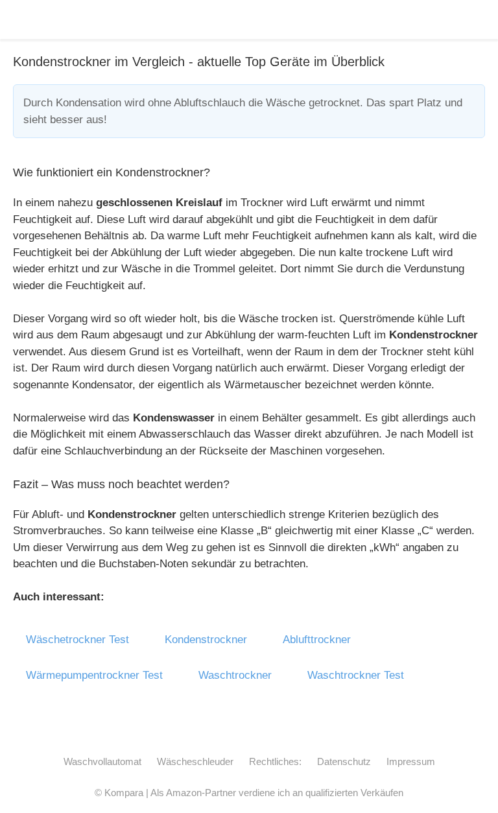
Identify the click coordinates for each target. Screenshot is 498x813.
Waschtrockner (235, 675)
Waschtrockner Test (355, 675)
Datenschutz (344, 761)
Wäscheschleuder (195, 761)
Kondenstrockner (206, 639)
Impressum (410, 761)
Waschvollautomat (102, 761)
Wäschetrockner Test (77, 639)
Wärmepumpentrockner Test (94, 675)
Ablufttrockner (317, 639)
